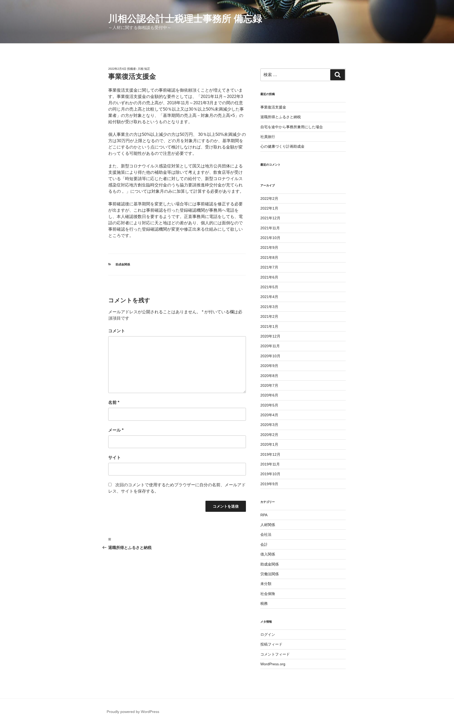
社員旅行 (267, 137)
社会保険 (267, 594)
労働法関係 (269, 574)
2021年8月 (269, 257)
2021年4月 (269, 297)
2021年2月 (269, 316)
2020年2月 (269, 435)
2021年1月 (269, 326)
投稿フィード (271, 644)
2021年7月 (269, 267)
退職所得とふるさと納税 (280, 117)
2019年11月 (270, 464)
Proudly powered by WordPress (133, 712)
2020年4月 (269, 415)
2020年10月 (270, 356)
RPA (263, 515)
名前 (113, 402)
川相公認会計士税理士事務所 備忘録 (185, 18)
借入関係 (267, 554)
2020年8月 (269, 376)
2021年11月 (270, 228)
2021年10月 (270, 238)
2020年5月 (269, 405)
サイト (114, 457)
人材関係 (267, 525)
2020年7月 (269, 385)
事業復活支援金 (273, 107)
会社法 (265, 534)
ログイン (267, 634)
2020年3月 (269, 425)
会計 (264, 544)
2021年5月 (269, 287)
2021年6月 (269, 277)
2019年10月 (270, 474)
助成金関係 (123, 264)
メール (115, 430)
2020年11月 (270, 346)
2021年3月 (269, 307)
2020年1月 (269, 444)
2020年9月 (269, 366)
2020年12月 (270, 336)
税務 (264, 603)
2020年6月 (269, 395)
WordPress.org (272, 664)
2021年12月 (270, 218)
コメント (116, 331)
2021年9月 (269, 247)
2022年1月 (269, 208)
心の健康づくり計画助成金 (282, 146)
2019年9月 (269, 484)
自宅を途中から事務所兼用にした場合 (291, 127)
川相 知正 (144, 68)
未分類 (265, 584)
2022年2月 (269, 198)
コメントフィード (275, 654)
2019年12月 (270, 454)
